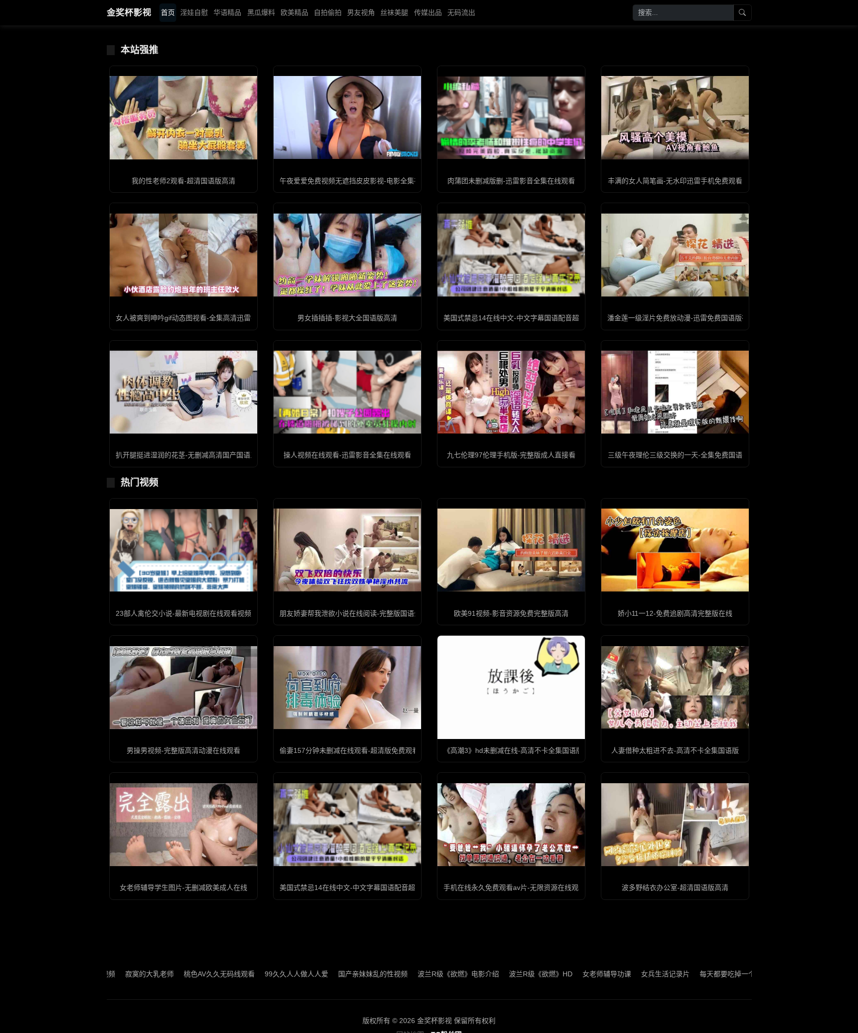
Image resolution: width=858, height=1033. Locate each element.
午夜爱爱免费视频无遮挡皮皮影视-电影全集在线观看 (361, 181)
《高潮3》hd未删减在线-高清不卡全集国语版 (513, 750)
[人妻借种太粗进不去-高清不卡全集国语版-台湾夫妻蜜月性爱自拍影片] (675, 687)
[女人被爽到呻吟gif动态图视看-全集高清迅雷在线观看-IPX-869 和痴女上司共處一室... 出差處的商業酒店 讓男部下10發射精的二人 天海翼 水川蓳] (183, 255)
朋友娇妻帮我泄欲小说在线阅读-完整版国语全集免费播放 (368, 613)
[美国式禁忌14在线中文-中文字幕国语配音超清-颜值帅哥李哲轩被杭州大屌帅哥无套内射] (511, 255)
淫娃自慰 (194, 12)
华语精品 (227, 12)
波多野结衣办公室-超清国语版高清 (675, 887)
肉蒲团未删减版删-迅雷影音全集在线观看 (511, 181)
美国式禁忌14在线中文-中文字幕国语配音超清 (514, 318)
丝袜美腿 (394, 12)
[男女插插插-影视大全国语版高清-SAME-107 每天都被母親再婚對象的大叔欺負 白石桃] (347, 255)
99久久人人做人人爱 (240, 974)
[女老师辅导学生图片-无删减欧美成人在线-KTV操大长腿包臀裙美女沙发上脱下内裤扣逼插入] (183, 824)
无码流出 (461, 12)
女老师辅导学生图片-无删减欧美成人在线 (183, 887)
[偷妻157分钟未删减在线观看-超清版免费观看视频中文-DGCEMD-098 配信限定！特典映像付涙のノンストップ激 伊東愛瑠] (347, 687)
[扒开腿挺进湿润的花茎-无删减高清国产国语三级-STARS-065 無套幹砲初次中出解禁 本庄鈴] (183, 392)
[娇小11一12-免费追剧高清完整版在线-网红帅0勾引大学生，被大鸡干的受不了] (675, 550)
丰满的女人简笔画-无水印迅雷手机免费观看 (675, 181)
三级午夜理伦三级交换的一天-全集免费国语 (675, 455)
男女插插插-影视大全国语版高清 (347, 318)
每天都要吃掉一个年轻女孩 (684, 974)
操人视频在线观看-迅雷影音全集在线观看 (347, 455)
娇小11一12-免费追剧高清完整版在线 (675, 613)
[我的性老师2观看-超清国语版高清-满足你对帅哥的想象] (183, 117)
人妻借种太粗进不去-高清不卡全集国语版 (675, 750)
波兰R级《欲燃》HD (484, 974)
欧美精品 (294, 12)
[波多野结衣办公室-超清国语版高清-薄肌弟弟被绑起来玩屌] (675, 824)
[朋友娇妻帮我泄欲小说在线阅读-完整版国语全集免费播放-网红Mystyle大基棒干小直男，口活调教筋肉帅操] (347, 550)
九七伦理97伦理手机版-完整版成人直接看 (511, 455)
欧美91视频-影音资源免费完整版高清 (511, 613)
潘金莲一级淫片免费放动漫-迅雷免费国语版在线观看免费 (695, 318)
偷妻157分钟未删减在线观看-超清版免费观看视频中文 (363, 750)
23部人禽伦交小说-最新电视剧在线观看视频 (183, 613)
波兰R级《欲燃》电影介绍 (401, 974)
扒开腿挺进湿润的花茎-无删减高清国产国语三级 (190, 455)
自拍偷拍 (328, 12)
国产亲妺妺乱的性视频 (316, 974)
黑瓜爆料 (261, 12)
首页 (168, 12)
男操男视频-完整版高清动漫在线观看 (183, 750)
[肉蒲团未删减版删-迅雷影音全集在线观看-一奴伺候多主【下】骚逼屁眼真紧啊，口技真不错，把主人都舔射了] (511, 117)
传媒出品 (428, 12)
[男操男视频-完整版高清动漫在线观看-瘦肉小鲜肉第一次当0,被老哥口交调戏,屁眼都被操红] (183, 687)
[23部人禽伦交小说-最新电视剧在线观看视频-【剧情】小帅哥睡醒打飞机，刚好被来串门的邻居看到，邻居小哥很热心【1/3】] (183, 550)
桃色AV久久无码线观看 (162, 974)
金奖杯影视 (129, 12)
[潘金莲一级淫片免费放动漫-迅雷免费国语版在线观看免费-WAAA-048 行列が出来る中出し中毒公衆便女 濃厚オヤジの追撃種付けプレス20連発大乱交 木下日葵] (675, 255)
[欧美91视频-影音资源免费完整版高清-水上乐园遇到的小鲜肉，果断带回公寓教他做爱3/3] (511, 550)
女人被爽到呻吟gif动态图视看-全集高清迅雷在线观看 (197, 318)
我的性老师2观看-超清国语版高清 (183, 181)
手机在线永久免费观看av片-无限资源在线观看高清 (521, 887)
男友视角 (361, 12)
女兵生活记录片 (608, 974)
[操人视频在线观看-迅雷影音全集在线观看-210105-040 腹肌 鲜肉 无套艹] (347, 392)
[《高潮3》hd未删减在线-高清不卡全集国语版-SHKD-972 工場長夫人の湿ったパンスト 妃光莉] (511, 687)
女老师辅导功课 (550, 974)
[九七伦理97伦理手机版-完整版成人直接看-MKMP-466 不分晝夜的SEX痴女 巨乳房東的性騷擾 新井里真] (511, 392)
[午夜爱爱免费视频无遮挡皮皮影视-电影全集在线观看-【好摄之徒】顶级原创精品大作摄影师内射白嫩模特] (347, 117)
